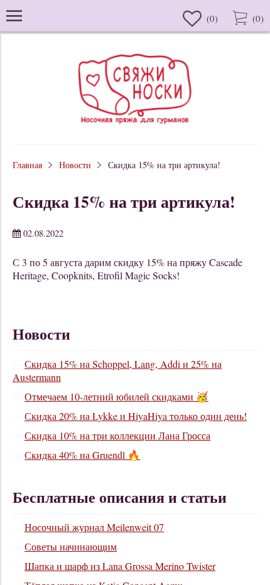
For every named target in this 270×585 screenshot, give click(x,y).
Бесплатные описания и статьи (120, 497)
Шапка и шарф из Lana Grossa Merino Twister (119, 565)
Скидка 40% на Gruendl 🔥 (82, 454)
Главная (27, 165)
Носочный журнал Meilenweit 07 (94, 527)
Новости (75, 165)
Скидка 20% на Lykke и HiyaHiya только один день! (135, 415)
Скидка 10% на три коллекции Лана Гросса (117, 435)
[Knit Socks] (135, 125)
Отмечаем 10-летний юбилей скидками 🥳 (116, 396)
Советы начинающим (70, 546)
